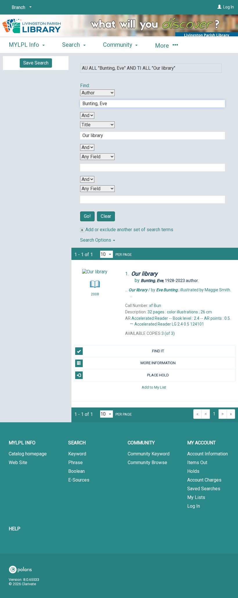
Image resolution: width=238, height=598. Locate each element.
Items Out (197, 462)
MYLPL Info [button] (25, 44)
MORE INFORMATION (158, 363)
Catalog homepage (28, 454)
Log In (228, 7)
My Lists (196, 497)
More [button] (162, 45)
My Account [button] (201, 443)
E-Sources (78, 480)
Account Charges (204, 480)
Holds (193, 471)
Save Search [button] (35, 63)
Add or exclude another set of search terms (128, 229)
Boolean (76, 471)
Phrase (75, 462)
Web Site (18, 462)
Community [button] (118, 44)
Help (14, 528)
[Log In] (219, 7)
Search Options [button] (96, 240)
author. (170, 280)
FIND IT (158, 351)
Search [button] (71, 44)
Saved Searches (203, 488)
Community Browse (147, 462)
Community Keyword (149, 454)
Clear (106, 216)
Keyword (77, 454)
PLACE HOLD (158, 375)
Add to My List (154, 387)
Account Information (207, 454)
